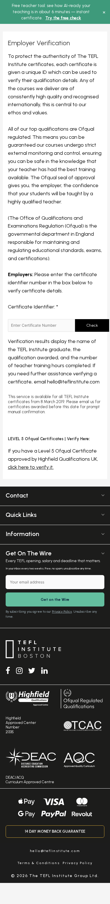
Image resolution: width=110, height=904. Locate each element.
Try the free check (63, 18)
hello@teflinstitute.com (73, 382)
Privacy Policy (62, 612)
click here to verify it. (31, 467)
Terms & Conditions (38, 863)
